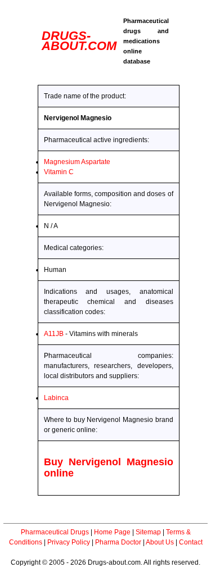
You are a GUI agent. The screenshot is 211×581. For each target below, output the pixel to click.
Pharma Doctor (118, 542)
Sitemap (148, 532)
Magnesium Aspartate (77, 162)
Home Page (112, 532)
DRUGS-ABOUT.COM (79, 41)
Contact (191, 542)
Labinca (56, 398)
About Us (160, 542)
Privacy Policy (68, 542)
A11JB (54, 334)
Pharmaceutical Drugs (55, 532)
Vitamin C (59, 172)
